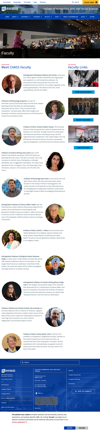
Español (3, 402)
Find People (27, 2)
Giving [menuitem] (92, 17)
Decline (82, 428)
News (35, 2)
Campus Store (5, 393)
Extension (72, 383)
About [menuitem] (14, 17)
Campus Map (17, 2)
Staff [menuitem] (57, 17)
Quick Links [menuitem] (89, 2)
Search (77, 2)
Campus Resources (75, 375)
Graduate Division (74, 379)
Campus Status (6, 389)
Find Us (40, 393)
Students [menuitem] (36, 17)
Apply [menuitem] (83, 17)
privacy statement (18, 422)
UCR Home (43, 2)
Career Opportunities (8, 398)
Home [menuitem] (7, 17)
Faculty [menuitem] (47, 17)
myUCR (71, 370)
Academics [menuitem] (25, 17)
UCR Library (5, 384)
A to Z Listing (6, 2)
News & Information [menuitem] (70, 17)
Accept (69, 428)
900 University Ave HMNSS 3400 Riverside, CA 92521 (41, 378)
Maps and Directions (7, 407)
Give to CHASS (83, 391)
